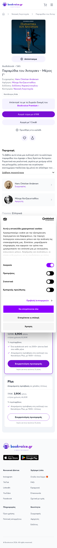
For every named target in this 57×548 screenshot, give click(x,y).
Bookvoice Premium (27, 105)
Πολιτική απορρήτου (12, 519)
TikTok (6, 482)
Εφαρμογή (35, 487)
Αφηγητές (35, 519)
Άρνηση (28, 326)
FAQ (32, 482)
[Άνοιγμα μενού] (51, 4)
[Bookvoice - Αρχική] (13, 4)
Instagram (7, 477)
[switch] (50, 273)
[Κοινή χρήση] (32, 138)
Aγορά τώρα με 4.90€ (28, 114)
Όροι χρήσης (8, 513)
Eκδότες (34, 524)
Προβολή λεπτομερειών (38, 300)
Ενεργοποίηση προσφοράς (28, 417)
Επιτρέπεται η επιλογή (28, 318)
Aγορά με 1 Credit (28, 122)
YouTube (7, 493)
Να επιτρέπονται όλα (28, 309)
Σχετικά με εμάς (37, 498)
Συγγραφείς (36, 513)
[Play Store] (30, 457)
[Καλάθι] (45, 4)
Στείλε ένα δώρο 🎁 (39, 477)
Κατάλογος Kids (11, 94)
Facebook (7, 498)
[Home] (3, 14)
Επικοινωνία (36, 493)
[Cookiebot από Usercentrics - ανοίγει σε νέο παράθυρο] (42, 219)
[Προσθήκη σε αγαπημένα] (24, 138)
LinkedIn (6, 487)
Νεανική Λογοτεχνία (20, 14)
